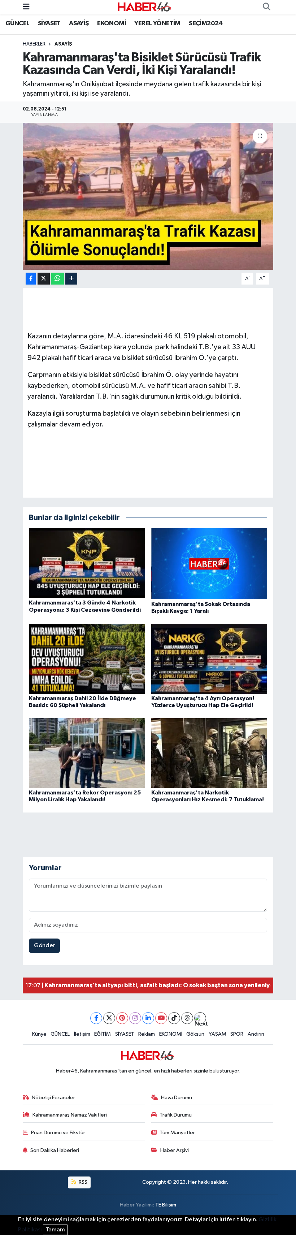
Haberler (34, 44)
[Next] (200, 1018)
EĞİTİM (102, 1034)
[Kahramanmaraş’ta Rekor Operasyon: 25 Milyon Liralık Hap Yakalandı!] (87, 753)
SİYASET (49, 23)
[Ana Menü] (26, 7)
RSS (82, 1182)
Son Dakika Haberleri (54, 1150)
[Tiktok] (174, 1018)
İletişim (82, 1034)
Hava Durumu (176, 1097)
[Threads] (187, 1018)
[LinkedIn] (148, 1018)
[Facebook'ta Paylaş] (31, 279)
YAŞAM (217, 1034)
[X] (109, 1018)
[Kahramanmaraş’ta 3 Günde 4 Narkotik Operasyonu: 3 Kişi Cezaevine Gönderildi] (87, 563)
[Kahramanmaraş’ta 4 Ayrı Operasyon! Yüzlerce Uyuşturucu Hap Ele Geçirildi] (209, 658)
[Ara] (266, 7)
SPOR (236, 1034)
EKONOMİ (111, 23)
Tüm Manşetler (177, 1132)
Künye (39, 1034)
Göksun (195, 1034)
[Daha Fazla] (71, 279)
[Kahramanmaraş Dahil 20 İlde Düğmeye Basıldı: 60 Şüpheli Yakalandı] (87, 658)
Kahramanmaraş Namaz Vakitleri (69, 1115)
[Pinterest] (122, 1018)
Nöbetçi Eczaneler (53, 1097)
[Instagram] (135, 1018)
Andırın (256, 1034)
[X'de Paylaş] (44, 279)
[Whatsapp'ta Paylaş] (57, 279)
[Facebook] (96, 1018)
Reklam (146, 1034)
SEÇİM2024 (206, 23)
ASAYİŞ (78, 23)
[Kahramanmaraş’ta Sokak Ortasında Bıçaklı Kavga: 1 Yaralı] (209, 563)
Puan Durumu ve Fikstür (58, 1132)
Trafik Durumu (176, 1115)
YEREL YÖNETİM (157, 23)
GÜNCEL (17, 23)
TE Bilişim (165, 1205)
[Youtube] (161, 1018)
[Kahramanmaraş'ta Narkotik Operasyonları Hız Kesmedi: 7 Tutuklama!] (209, 753)
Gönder (44, 945)
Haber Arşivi (174, 1150)
